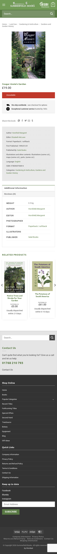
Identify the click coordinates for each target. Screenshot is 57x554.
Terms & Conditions (9, 468)
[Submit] (51, 13)
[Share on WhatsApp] (19, 120)
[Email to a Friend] (29, 120)
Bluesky (5, 495)
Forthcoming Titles (9, 408)
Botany (4, 427)
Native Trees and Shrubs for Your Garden (14, 298)
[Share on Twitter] (25, 120)
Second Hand (7, 418)
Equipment (6, 431)
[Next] (54, 290)
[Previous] (2, 290)
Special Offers (7, 413)
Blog (4, 436)
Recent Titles (7, 404)
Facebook (6, 490)
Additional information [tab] (15, 188)
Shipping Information (10, 477)
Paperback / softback (37, 226)
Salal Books (33, 237)
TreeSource (6, 422)
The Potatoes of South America (42, 295)
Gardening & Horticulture (28, 24)
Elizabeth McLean (18, 137)
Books (4, 395)
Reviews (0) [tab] (10, 194)
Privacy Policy (7, 459)
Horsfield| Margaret (36, 209)
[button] (3, 4)
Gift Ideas (6, 441)
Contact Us (6, 473)
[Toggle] (53, 399)
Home (4, 24)
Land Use (13, 24)
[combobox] (28, 13)
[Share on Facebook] (22, 120)
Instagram (6, 499)
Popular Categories (9, 399)
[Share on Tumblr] (32, 120)
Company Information (10, 454)
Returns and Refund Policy (12, 464)
